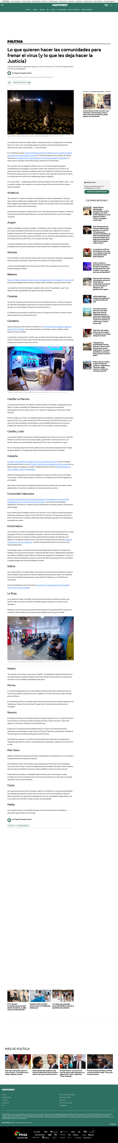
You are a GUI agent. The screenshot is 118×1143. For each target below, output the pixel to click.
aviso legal (62, 1100)
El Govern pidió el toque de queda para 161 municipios (49, 464)
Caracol (92, 1132)
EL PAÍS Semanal (77, 1135)
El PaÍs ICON (63, 1137)
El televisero (61, 9)
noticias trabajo (74, 9)
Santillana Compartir (65, 1132)
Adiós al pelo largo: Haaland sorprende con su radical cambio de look (101, 299)
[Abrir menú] (2, 5)
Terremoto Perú (36, 1)
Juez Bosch (79, 1)
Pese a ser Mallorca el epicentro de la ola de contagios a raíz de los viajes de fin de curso (39, 280)
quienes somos (6, 1097)
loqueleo (79, 1137)
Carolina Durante (53, 1)
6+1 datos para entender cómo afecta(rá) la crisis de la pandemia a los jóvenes (63, 1006)
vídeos (53, 9)
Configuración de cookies (67, 1094)
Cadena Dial (70, 1135)
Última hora (106, 5)
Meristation (87, 1137)
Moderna (46, 1137)
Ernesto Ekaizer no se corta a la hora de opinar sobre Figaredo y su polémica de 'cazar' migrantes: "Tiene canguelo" (72, 1073)
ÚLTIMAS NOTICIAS (86, 9)
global (35, 9)
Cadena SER (73, 1132)
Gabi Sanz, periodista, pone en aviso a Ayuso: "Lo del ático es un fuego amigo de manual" (101, 333)
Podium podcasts (55, 1137)
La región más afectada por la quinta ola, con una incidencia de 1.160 (32, 462)
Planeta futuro (83, 1135)
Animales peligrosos (109, 1)
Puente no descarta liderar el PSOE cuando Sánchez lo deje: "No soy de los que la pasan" (100, 1072)
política (28, 9)
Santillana (55, 1132)
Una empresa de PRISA (21, 1133)
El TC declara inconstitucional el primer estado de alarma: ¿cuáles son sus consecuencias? (16, 1007)
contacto (5, 1100)
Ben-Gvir (44, 1)
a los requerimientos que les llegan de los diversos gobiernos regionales (41, 158)
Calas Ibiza (71, 1)
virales (42, 9)
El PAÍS (38, 1132)
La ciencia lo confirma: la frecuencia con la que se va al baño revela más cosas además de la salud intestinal (101, 253)
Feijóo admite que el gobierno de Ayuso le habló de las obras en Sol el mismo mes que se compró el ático (45, 1072)
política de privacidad (65, 1103)
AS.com (78, 1132)
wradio (56, 1135)
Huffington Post (40, 1135)
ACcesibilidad (63, 1105)
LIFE (47, 9)
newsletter (5, 1103)
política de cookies (64, 1097)
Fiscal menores (27, 1)
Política (15, 42)
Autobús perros (88, 1)
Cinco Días (63, 1135)
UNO (50, 1135)
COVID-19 (11, 825)
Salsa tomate (63, 1)
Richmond (36, 1137)
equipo (4, 1094)
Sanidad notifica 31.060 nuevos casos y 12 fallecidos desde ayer (40, 1006)
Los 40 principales (46, 1132)
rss (3, 1105)
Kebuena (90, 1135)
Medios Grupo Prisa (21, 1138)
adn (85, 1132)
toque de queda (22, 825)
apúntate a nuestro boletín (97, 191)
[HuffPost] (8, 1089)
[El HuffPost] (60, 5)
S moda (70, 1137)
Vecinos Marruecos (16, 1)
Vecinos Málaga (98, 1)
